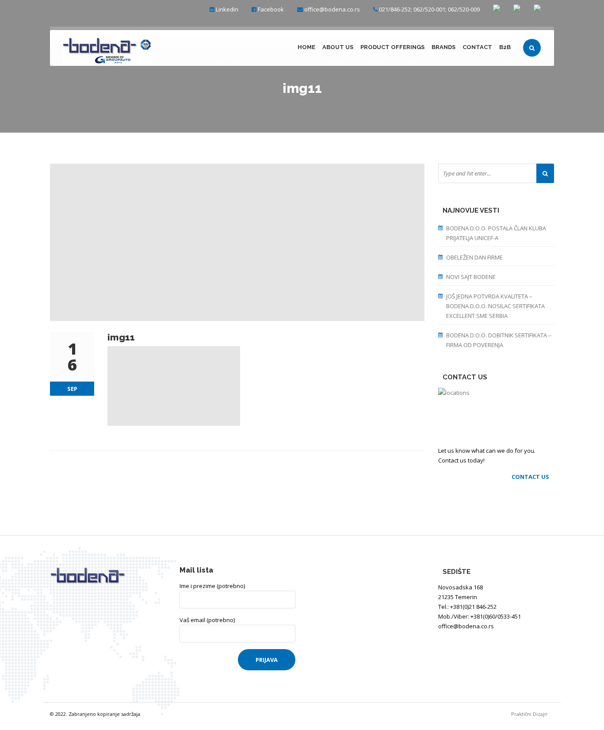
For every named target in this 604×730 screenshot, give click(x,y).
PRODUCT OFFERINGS (392, 47)
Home (306, 47)
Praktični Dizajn (532, 714)
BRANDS (443, 47)
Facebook (271, 9)
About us (337, 47)
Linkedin (227, 9)
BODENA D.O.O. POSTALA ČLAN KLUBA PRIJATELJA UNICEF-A (496, 233)
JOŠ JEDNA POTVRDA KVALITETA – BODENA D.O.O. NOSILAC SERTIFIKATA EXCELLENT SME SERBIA (495, 306)
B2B (505, 47)
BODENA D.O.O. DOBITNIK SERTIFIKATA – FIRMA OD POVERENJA (498, 340)
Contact (477, 47)
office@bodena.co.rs (332, 9)
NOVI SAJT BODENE (471, 277)
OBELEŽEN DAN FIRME (474, 257)
